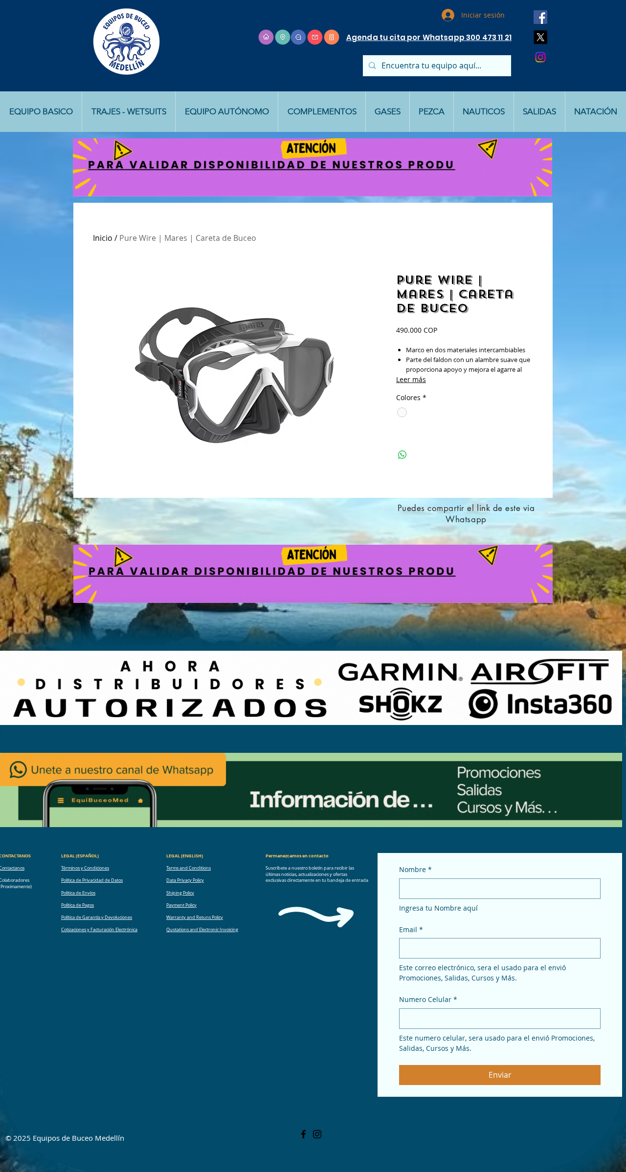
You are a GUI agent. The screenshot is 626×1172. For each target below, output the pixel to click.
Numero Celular (428, 999)
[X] (540, 37)
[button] (41, 111)
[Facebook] (303, 1134)
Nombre (415, 869)
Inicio (102, 238)
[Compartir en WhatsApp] (402, 455)
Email (411, 929)
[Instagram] (540, 57)
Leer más (411, 379)
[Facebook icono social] (540, 17)
